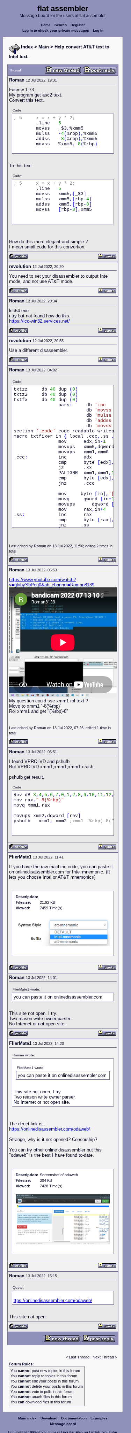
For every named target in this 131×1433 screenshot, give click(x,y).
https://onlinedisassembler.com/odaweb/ (49, 1129)
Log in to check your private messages (55, 30)
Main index (27, 1418)
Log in (98, 30)
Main (43, 46)
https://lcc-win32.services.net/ (39, 321)
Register (78, 25)
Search (60, 25)
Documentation (74, 1418)
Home (46, 25)
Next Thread (104, 1357)
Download (49, 1418)
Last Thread (79, 1357)
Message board (63, 1424)
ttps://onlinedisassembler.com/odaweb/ (53, 1300)
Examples (99, 1418)
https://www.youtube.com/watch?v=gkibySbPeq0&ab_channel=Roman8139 (51, 582)
